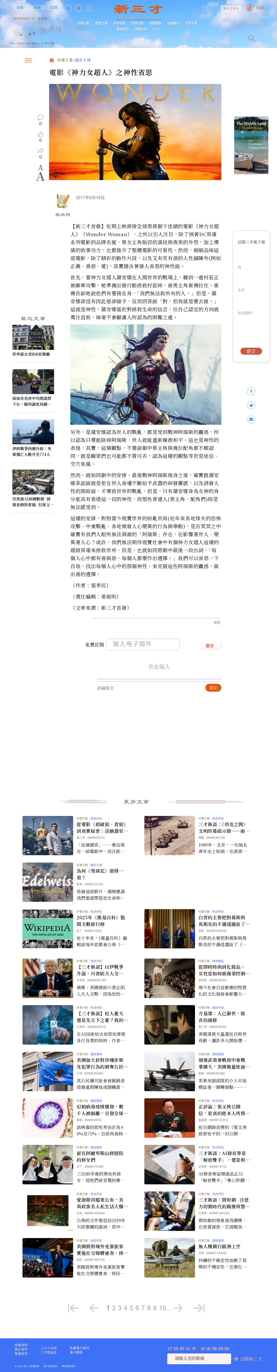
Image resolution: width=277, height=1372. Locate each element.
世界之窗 (101, 23)
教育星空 (123, 28)
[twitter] (251, 405)
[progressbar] (68, 28)
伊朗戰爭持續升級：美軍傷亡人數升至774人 (31, 451)
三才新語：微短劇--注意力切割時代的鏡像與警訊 (223, 1203)
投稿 (20, 7)
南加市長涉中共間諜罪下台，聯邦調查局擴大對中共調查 (31, 401)
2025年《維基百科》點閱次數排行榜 (101, 920)
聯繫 (37, 7)
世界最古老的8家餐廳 (31, 354)
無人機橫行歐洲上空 (219, 1246)
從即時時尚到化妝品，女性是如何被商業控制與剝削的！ (221, 970)
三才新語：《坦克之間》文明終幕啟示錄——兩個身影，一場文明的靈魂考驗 (224, 827)
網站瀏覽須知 (68, 1366)
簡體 (260, 8)
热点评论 (96, 818)
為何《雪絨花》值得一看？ (100, 874)
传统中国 (137, 23)
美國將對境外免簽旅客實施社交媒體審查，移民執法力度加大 (100, 1249)
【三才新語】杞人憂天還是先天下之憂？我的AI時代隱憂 (102, 1016)
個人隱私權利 (50, 1366)
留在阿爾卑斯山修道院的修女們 (100, 1156)
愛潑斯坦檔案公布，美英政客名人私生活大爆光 (100, 1203)
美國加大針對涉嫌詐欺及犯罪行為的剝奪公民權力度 (100, 1063)
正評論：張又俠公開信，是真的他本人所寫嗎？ (221, 1110)
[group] (43, 37)
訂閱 (54, 7)
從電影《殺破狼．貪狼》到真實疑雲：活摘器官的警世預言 (101, 827)
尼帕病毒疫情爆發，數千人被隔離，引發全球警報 (100, 1110)
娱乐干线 (83, 60)
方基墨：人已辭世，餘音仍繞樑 (221, 1016)
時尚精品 (218, 961)
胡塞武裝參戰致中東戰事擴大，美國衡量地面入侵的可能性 (221, 1063)
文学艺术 (191, 23)
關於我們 (21, 1349)
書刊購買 (76, 1352)
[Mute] (57, 28)
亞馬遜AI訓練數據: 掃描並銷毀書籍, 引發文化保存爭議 (33, 502)
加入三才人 (231, 8)
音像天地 (141, 28)
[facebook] (251, 391)
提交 (210, 646)
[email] (251, 419)
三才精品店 (49, 1352)
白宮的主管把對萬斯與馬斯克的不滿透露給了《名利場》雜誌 (221, 920)
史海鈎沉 (173, 23)
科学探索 (119, 23)
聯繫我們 (21, 1353)
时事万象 (83, 23)
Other (156, 28)
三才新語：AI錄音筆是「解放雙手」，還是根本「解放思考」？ (222, 1156)
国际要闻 (96, 1054)
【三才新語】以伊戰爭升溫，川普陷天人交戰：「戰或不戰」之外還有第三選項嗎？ (101, 970)
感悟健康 (155, 23)
